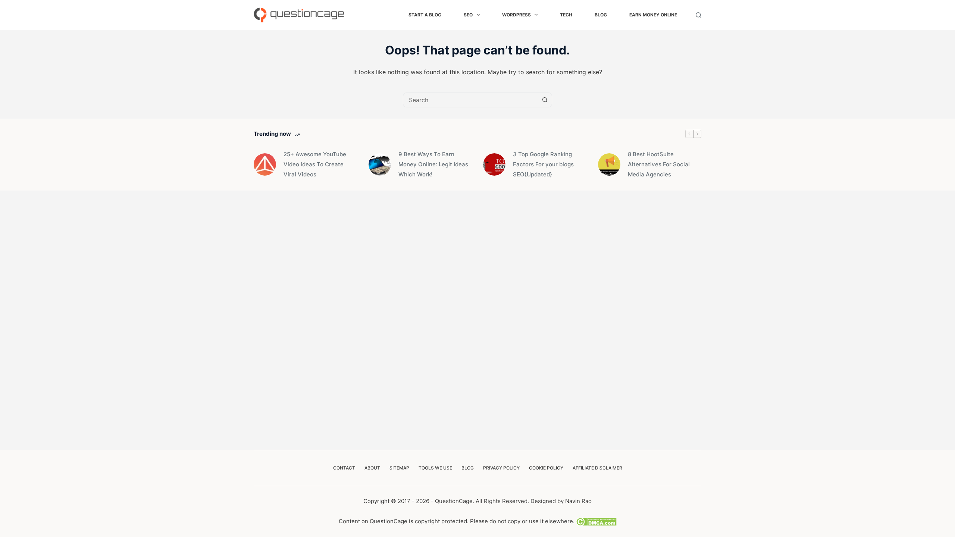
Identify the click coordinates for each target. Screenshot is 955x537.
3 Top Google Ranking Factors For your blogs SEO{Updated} (543, 164)
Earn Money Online (653, 15)
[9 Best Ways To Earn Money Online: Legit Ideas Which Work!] (380, 164)
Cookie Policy (546, 468)
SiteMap (399, 468)
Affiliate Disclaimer (597, 468)
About (372, 468)
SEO (468, 15)
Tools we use (435, 468)
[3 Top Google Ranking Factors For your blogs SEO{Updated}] (494, 164)
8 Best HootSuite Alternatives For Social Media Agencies (659, 164)
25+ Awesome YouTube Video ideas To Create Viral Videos (315, 164)
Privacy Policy (501, 468)
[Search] (698, 15)
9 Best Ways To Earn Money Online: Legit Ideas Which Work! (433, 164)
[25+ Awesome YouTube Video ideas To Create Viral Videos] (265, 164)
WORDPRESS (516, 15)
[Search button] (545, 100)
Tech (566, 15)
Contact (344, 468)
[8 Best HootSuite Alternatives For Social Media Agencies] (609, 164)
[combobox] (470, 99)
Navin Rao (578, 501)
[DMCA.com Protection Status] (595, 521)
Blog (601, 15)
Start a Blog (424, 15)
